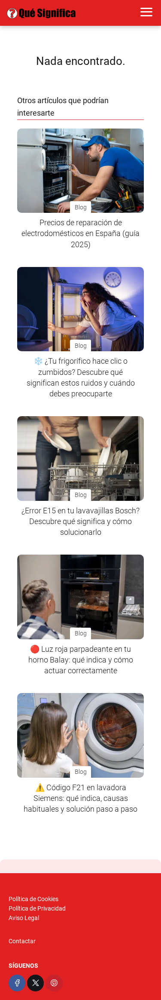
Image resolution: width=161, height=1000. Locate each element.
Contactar (22, 941)
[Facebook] (17, 983)
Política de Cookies (33, 899)
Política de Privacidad (37, 908)
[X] (35, 983)
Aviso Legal (24, 917)
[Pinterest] (54, 983)
